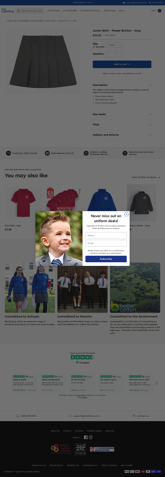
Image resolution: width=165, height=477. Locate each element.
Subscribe (106, 259)
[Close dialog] (126, 214)
